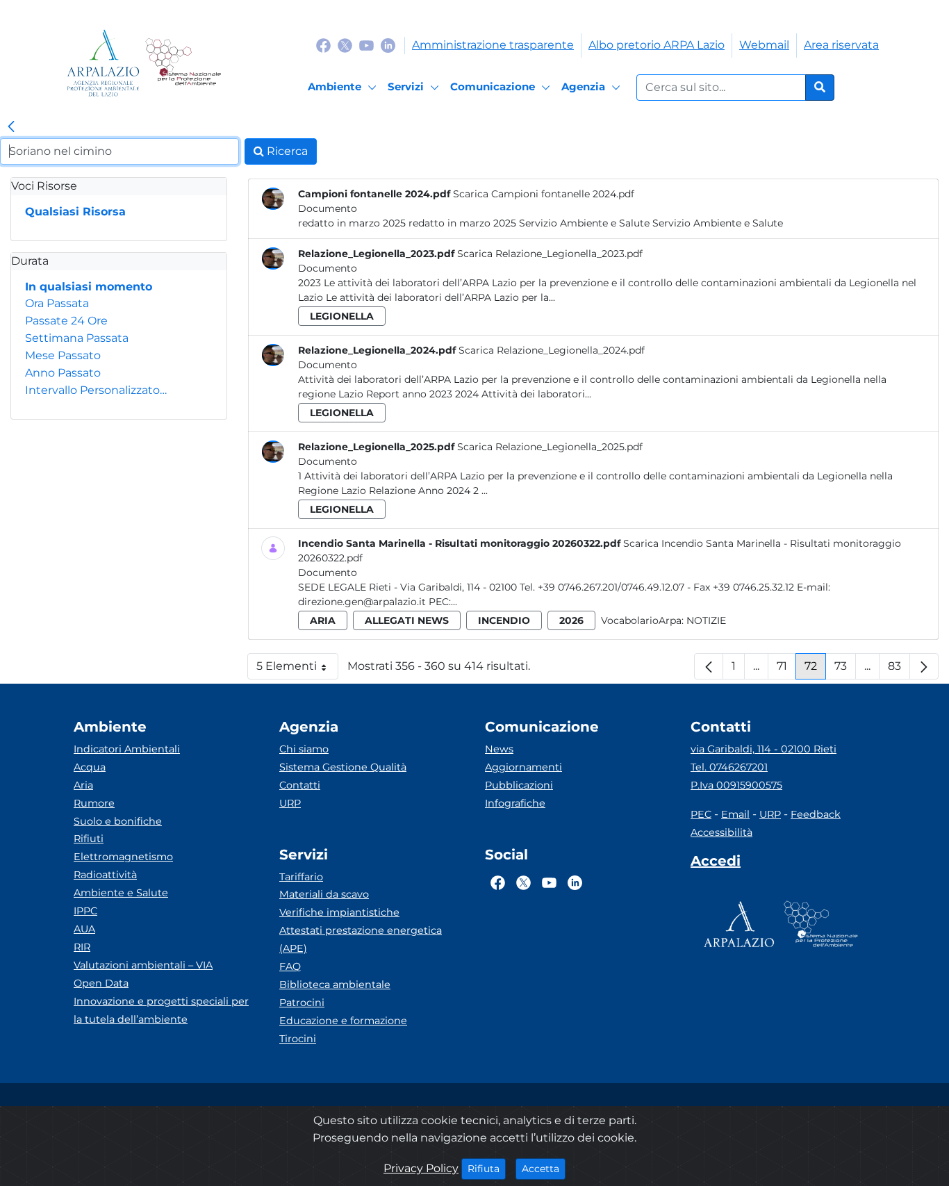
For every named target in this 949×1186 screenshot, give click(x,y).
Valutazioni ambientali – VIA (143, 965)
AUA (84, 929)
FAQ (290, 966)
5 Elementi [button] (297, 669)
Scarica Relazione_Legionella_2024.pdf (552, 350)
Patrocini (301, 1002)
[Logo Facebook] (323, 44)
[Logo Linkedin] (388, 44)
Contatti (299, 785)
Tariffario (301, 877)
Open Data (101, 983)
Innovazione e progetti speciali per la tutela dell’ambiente (161, 1010)
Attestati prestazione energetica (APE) (360, 939)
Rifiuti (89, 838)
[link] (11, 127)
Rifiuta (487, 1168)
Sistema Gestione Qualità (342, 767)
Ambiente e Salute (121, 893)
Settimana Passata (77, 338)
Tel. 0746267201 (729, 767)
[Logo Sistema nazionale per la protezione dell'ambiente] (183, 63)
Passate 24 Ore (66, 320)
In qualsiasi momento (88, 286)
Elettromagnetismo (123, 856)
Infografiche (515, 803)
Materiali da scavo (324, 894)
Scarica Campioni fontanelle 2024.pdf (543, 194)
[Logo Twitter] (345, 44)
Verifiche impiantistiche (339, 912)
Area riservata (841, 44)
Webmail (764, 44)
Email (735, 814)
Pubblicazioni (519, 785)
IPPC (85, 911)
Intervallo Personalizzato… (96, 390)
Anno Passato (63, 372)
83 (899, 669)
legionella (342, 316)
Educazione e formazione (343, 1020)
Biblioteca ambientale (334, 984)
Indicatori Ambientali (127, 749)
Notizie (706, 620)
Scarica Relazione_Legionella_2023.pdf (550, 253)
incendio (504, 620)
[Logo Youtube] (366, 44)
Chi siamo (304, 749)
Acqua (90, 767)
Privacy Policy (421, 1168)
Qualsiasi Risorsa (75, 211)
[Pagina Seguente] (924, 666)
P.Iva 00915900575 (736, 785)
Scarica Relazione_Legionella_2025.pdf (550, 446)
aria (323, 620)
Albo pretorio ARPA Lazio (656, 44)
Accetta (544, 1168)
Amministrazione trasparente (493, 44)
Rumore (94, 803)
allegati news (407, 620)
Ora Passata (57, 303)
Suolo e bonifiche (118, 821)
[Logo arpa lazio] (103, 63)
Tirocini (297, 1038)
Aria (83, 785)
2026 (571, 620)
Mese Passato (63, 355)
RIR (82, 947)
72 (815, 669)
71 (786, 669)
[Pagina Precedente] (708, 666)
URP (290, 803)
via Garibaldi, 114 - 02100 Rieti (763, 749)
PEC (701, 814)
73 (845, 669)
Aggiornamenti (523, 767)
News (499, 749)
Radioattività (105, 874)
